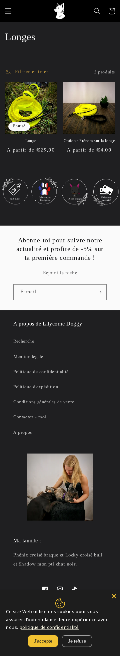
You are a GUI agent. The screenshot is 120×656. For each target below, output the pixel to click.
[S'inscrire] (99, 292)
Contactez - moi (29, 417)
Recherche (23, 341)
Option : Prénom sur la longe (89, 140)
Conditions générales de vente (43, 402)
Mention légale (28, 357)
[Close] (114, 596)
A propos (22, 432)
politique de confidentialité (49, 627)
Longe (30, 140)
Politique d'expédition (35, 387)
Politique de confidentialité (41, 372)
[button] (8, 11)
